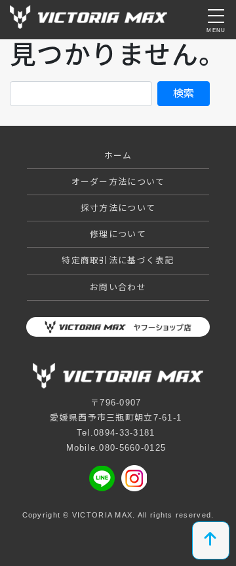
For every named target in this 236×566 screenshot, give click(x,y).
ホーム (118, 155)
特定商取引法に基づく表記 (118, 260)
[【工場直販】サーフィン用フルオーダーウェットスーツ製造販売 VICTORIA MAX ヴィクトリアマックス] (88, 15)
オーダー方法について (118, 182)
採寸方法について (118, 208)
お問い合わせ (118, 287)
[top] (210, 540)
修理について (118, 234)
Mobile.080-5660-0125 (116, 448)
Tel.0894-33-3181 (116, 433)
